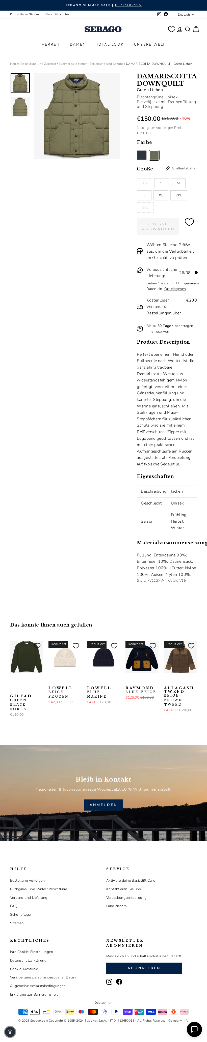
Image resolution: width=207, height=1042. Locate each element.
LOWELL (60, 692)
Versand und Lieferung (28, 897)
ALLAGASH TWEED (179, 696)
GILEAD (21, 702)
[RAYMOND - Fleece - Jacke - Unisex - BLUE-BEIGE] (128, 681)
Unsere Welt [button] (150, 44)
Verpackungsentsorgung (126, 897)
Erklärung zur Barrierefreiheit (34, 994)
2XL (179, 195)
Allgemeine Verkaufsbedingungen (38, 986)
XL (161, 195)
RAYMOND (140, 690)
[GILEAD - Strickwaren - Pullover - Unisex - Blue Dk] (13, 689)
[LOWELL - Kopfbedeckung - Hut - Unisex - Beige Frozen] (51, 681)
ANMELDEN (104, 804)
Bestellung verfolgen (27, 880)
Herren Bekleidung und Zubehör (33, 64)
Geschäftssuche (57, 14)
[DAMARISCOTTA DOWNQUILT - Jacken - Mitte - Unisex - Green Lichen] (154, 155)
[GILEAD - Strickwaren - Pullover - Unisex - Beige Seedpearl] (29, 681)
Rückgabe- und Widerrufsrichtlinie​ (38, 889)
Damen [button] (78, 44)
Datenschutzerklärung (28, 960)
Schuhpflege (20, 914)
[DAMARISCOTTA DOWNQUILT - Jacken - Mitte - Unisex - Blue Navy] (142, 155)
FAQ (13, 906)
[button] (10, 1032)
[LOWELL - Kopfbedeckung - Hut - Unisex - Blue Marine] (60, 681)
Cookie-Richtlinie (24, 969)
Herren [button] (51, 44)
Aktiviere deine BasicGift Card (130, 880)
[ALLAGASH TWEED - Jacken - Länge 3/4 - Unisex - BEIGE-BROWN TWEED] (167, 681)
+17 (20, 689)
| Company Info (178, 1021)
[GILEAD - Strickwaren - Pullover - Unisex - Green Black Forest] (13, 681)
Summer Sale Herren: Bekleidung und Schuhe (91, 64)
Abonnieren (144, 968)
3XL (145, 207)
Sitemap (17, 923)
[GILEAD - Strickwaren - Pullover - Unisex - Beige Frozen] (21, 681)
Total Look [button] (110, 44)
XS (144, 183)
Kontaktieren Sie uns (25, 14)
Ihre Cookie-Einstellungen (31, 951)
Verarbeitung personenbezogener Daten (43, 977)
